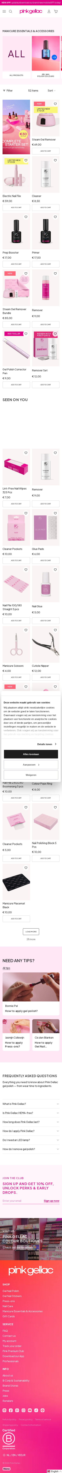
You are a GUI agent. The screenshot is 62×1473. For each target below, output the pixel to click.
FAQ (5, 1330)
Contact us (9, 1335)
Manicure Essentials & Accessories (23, 1311)
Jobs (5, 1395)
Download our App (13, 1356)
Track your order (12, 1346)
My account (9, 1341)
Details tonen (44, 744)
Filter (10, 90)
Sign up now (51, 1200)
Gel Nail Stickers (12, 1296)
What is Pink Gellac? (14, 1103)
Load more (31, 932)
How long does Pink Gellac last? (21, 1122)
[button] (52, 90)
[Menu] (4, 11)
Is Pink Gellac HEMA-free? (18, 1113)
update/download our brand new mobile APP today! (31, 2)
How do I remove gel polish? (19, 1149)
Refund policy (9, 1419)
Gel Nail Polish (11, 1291)
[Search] (10, 11)
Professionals (11, 1361)
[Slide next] (54, 57)
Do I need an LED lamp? (16, 1140)
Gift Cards (9, 1316)
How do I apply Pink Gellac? (18, 1131)
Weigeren (31, 775)
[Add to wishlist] (55, 104)
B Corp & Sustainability (16, 1380)
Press (6, 1390)
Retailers (8, 1400)
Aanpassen (29, 764)
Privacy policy (26, 1419)
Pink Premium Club (13, 1351)
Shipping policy (10, 1425)
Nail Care (8, 1306)
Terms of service (43, 1419)
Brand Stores (10, 1385)
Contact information (31, 1425)
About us (8, 1375)
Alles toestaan (31, 754)
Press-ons (9, 1301)
